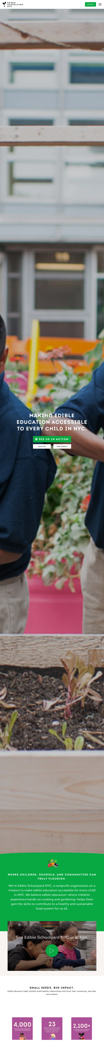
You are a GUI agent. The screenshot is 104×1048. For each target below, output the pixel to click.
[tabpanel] (52, 433)
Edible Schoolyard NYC (13, 4)
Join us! (42, 446)
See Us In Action (54, 439)
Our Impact (62, 446)
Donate (90, 4)
